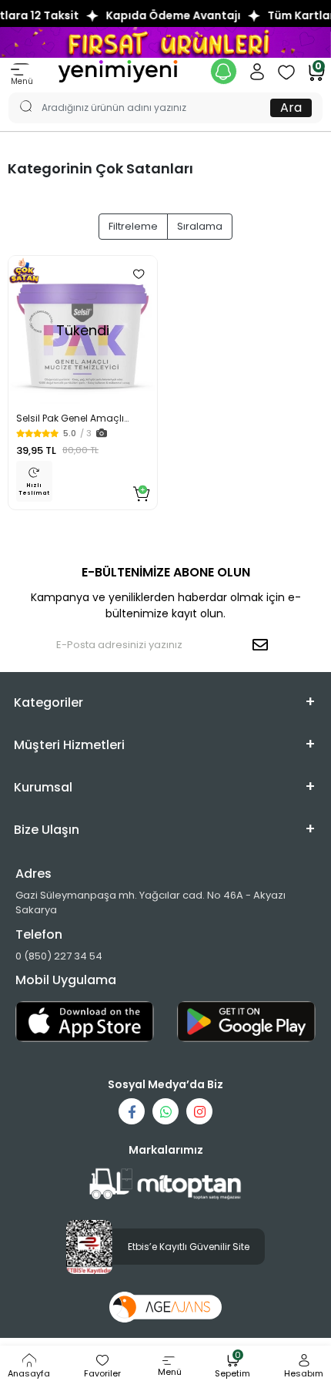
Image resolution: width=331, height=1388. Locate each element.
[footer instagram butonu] (199, 1111)
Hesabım (303, 1373)
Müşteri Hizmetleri (69, 745)
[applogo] (84, 1021)
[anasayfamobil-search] (18, 92)
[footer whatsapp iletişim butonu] (165, 1111)
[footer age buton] (165, 1306)
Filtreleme (133, 226)
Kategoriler (48, 702)
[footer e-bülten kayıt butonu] (263, 645)
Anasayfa (29, 1373)
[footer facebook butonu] (132, 1111)
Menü (22, 81)
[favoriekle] (138, 274)
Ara (291, 107)
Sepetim (232, 1366)
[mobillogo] (118, 70)
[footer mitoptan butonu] (165, 1184)
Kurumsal (43, 787)
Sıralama (199, 226)
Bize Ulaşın (46, 830)
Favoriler (102, 1373)
